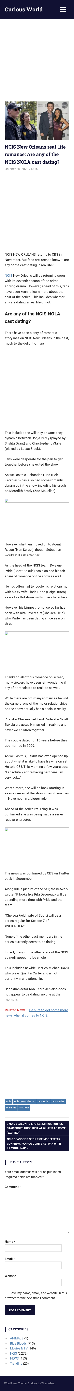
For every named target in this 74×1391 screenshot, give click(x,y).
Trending (16, 1363)
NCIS (34, 169)
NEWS (14, 1358)
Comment (13, 1187)
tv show (24, 1107)
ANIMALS (16, 1338)
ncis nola (43, 1101)
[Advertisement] (37, 58)
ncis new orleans (24, 1101)
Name (10, 1242)
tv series (11, 1107)
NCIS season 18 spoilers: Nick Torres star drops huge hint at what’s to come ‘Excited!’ (36, 1128)
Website (10, 1276)
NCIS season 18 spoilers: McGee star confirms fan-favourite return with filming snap (34, 1143)
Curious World (24, 9)
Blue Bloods (18, 1343)
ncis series (58, 1101)
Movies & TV (19, 1348)
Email (10, 1259)
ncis (8, 1101)
